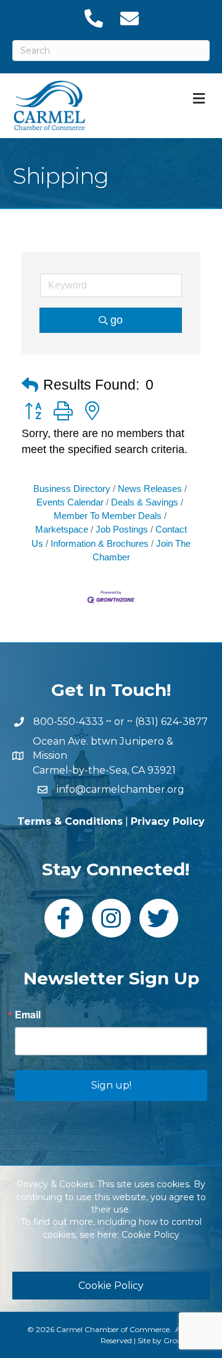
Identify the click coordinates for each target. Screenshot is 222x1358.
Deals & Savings (144, 502)
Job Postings (122, 529)
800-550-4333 (68, 721)
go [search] (116, 320)
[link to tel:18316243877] (93, 18)
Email (28, 1015)
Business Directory (71, 488)
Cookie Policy (150, 1234)
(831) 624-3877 (171, 721)
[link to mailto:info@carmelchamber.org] (129, 18)
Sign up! (111, 1085)
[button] (30, 385)
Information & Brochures (100, 543)
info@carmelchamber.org (120, 789)
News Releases (150, 488)
